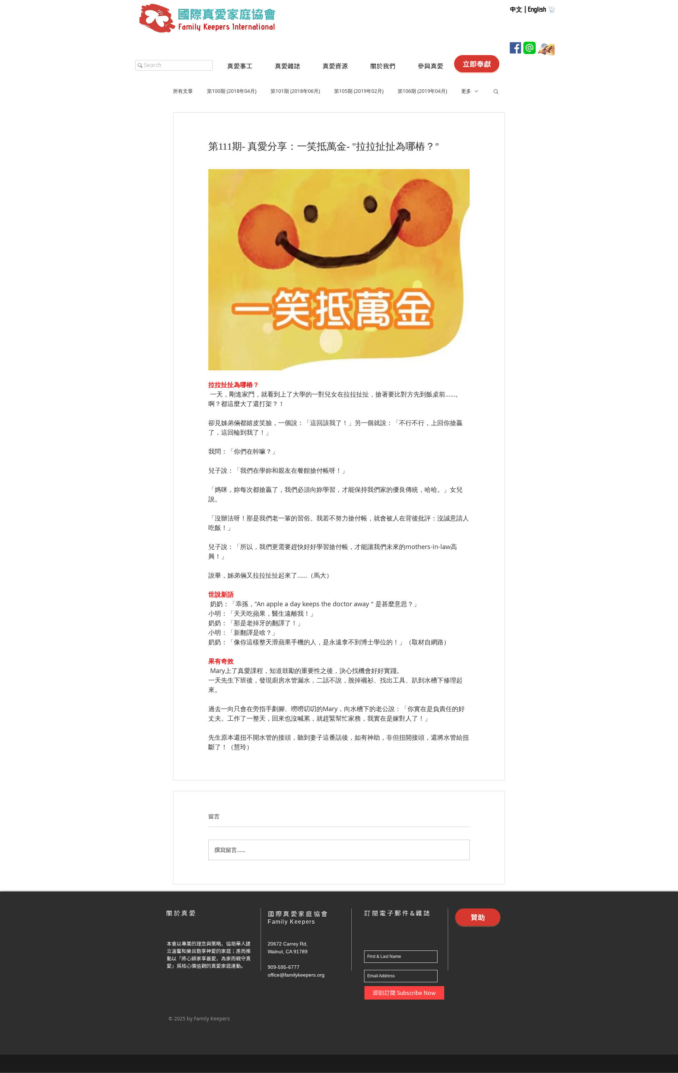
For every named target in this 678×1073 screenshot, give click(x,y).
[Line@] (529, 48)
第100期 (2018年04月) (231, 91)
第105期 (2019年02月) (358, 91)
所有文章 (183, 91)
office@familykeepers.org (296, 975)
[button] (551, 10)
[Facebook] (515, 48)
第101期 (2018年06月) (295, 91)
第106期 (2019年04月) (422, 91)
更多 (466, 91)
